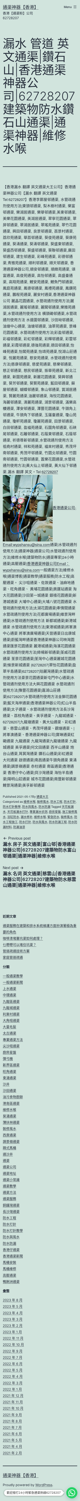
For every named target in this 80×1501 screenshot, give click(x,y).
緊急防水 (53, 817)
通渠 (6, 1161)
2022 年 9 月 (13, 1351)
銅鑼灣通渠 (11, 1205)
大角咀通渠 (11, 1021)
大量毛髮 (9, 1027)
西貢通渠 (9, 1135)
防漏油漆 (19, 827)
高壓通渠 (9, 1275)
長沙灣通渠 (11, 1212)
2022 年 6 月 (13, 1364)
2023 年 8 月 (13, 1300)
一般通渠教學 (13, 976)
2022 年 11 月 (13, 1338)
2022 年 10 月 (13, 1345)
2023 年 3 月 (13, 1319)
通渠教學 (9, 1186)
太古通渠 (9, 1033)
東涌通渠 (9, 1078)
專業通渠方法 (13, 1040)
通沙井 (8, 1154)
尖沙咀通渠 (11, 1046)
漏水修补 (27, 817)
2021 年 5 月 (12, 1440)
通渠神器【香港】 (21, 7)
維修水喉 (30, 801)
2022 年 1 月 (12, 1389)
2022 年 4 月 (13, 1376)
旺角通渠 (9, 1072)
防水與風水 (29, 806)
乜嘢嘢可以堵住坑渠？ (19, 945)
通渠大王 (42, 796)
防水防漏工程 (58, 822)
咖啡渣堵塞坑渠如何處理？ (23, 938)
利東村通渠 (11, 1014)
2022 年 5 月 (13, 1370)
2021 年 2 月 (12, 1453)
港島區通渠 (11, 1103)
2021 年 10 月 (13, 1408)
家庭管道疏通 (13, 957)
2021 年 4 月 (12, 1446)
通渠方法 (9, 1192)
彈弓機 (8, 1059)
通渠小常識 (11, 1180)
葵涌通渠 (9, 1116)
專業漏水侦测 (38, 811)
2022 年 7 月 (12, 1357)
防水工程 (56, 801)
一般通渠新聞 (13, 982)
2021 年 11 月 (13, 1402)
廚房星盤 (55, 811)
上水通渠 (9, 989)
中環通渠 (9, 995)
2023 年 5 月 (13, 1306)
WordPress (43, 1485)
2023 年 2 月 (13, 1326)
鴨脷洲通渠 (11, 1282)
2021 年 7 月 (12, 1427)
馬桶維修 (9, 1269)
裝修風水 (43, 801)
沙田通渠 (9, 1091)
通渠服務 (9, 1199)
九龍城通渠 (11, 1008)
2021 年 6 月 (12, 1434)
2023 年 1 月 (12, 1332)
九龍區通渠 (11, 1002)
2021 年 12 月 (13, 1396)
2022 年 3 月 (13, 1383)
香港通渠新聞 (13, 1256)
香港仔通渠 (11, 1250)
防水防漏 (44, 806)
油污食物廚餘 (13, 1097)
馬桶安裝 (9, 1262)
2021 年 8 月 (12, 1421)
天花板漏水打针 (17, 811)
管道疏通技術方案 (16, 951)
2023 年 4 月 (13, 1313)
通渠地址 (9, 1173)
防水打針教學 (12, 806)
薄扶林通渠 (11, 1122)
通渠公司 (9, 1167)
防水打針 (70, 801)
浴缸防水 (13, 817)
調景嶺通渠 (11, 1142)
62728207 (50, 471)
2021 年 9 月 (12, 1415)
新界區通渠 (11, 1065)
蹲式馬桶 (9, 1148)
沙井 (6, 1084)
